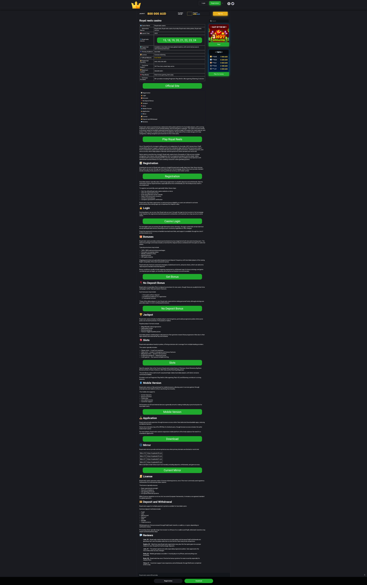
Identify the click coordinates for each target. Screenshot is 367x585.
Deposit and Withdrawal (149, 119)
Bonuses (145, 98)
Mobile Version (147, 108)
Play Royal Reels (172, 139)
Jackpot (145, 103)
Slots (144, 106)
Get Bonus (172, 276)
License (144, 116)
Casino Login (172, 221)
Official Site (172, 86)
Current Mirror (172, 470)
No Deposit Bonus (148, 101)
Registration (146, 93)
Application (146, 111)
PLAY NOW (158, 57)
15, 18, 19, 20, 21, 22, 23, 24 (179, 40)
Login (144, 95)
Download (172, 439)
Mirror (144, 114)
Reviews (145, 122)
